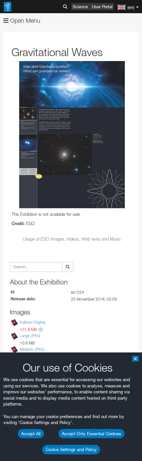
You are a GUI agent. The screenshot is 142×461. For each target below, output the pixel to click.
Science (80, 6)
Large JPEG (30, 335)
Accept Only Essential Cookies (91, 433)
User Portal (102, 6)
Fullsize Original (32, 322)
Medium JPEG (32, 349)
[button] (41, 329)
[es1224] (72, 134)
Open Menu (24, 20)
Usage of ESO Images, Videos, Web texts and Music (72, 239)
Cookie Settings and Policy (71, 449)
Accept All (31, 433)
